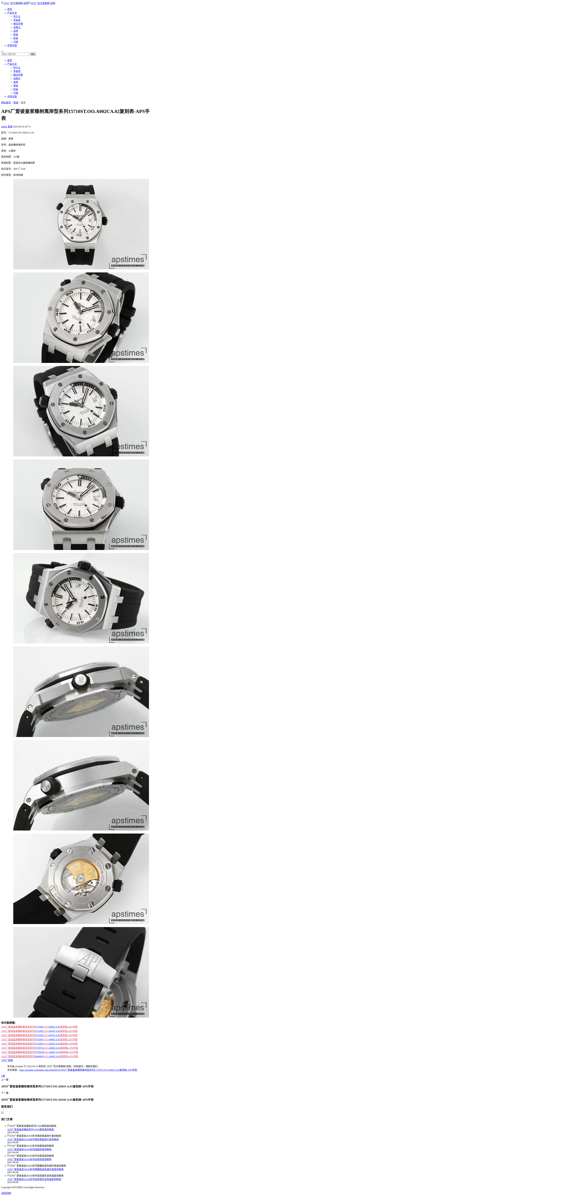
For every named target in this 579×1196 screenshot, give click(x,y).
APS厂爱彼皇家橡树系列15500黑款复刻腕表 (30, 1129)
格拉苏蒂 (18, 23)
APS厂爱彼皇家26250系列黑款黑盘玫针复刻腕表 (33, 1139)
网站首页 (6, 102)
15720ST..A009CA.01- (39, 1039)
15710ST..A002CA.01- (39, 1027)
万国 (15, 42)
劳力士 (17, 16)
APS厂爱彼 (7, 1060)
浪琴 (15, 31)
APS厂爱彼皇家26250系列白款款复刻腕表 (29, 1159)
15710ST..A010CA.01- (39, 1031)
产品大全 (12, 13)
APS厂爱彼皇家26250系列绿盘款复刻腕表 (29, 1149)
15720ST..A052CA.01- (39, 1043)
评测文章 (12, 45)
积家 (15, 38)
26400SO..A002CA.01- (39, 1056)
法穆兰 (17, 27)
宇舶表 (17, 20)
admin (4, 126)
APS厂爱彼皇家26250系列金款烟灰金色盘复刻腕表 (34, 1179)
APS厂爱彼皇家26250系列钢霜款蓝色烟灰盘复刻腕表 (35, 1169)
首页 (9, 9)
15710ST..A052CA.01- (39, 1035)
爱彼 (15, 34)
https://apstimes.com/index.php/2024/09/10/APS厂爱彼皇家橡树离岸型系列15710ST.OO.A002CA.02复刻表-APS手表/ (78, 1070)
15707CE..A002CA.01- (39, 1048)
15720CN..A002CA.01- (39, 1052)
